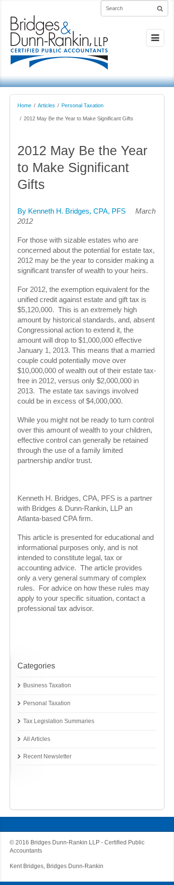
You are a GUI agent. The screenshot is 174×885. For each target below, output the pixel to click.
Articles (46, 105)
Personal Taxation (82, 105)
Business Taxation (47, 685)
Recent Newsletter (47, 756)
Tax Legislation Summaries (58, 721)
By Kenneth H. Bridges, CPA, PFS (71, 211)
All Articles (36, 739)
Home (24, 105)
